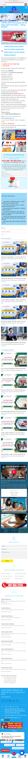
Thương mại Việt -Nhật (20, 573)
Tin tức (2, 234)
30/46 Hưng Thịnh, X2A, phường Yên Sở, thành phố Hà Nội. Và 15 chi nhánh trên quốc (15, 711)
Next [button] (26, 17)
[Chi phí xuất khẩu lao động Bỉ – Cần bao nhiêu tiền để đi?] (14, 291)
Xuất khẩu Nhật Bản (5, 231)
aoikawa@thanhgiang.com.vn (14, 717)
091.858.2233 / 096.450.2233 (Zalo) (18, 715)
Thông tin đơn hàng (5, 573)
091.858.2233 (16, 161)
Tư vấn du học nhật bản (6, 576)
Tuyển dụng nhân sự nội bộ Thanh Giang (14, 2)
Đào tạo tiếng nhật (19, 576)
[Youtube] (14, 1)
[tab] (14, 491)
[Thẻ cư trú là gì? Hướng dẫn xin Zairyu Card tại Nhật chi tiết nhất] (14, 360)
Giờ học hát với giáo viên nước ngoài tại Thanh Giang (13, 480)
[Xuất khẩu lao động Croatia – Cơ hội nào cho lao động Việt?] (14, 269)
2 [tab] (14, 530)
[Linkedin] (16, 1)
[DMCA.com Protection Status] (5, 719)
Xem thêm (3, 281)
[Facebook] (9, 1)
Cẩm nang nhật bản (5, 578)
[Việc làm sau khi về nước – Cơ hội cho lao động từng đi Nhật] (14, 381)
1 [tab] (13, 530)
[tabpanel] (14, 514)
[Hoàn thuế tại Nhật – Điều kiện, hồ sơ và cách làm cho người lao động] (14, 402)
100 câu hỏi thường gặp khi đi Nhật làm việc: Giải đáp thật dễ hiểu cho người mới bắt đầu (13, 218)
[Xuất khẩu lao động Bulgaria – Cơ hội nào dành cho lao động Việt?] (14, 248)
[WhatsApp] (18, 1)
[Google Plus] (11, 1)
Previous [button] (2, 17)
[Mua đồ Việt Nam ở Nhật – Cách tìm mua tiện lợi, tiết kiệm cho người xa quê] (14, 445)
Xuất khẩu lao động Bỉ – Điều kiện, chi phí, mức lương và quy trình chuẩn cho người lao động (13, 213)
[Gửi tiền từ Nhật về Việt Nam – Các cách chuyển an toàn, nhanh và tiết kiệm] (14, 424)
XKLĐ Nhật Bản (18, 578)
